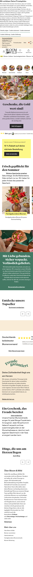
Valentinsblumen (8, 535)
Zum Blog (16, 456)
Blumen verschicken (9, 533)
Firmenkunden (17, 42)
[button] (23, 314)
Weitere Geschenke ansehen (16, 173)
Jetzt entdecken (16, 415)
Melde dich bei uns (8, 399)
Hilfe (25, 42)
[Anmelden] (4, 51)
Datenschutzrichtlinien (6, 16)
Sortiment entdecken (16, 307)
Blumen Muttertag (9, 540)
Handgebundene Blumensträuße (13, 538)
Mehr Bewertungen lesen (16, 351)
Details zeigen (4, 30)
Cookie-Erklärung (5, 34)
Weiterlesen (8, 522)
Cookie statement (14, 30)
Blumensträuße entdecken (16, 287)
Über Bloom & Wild (9, 530)
